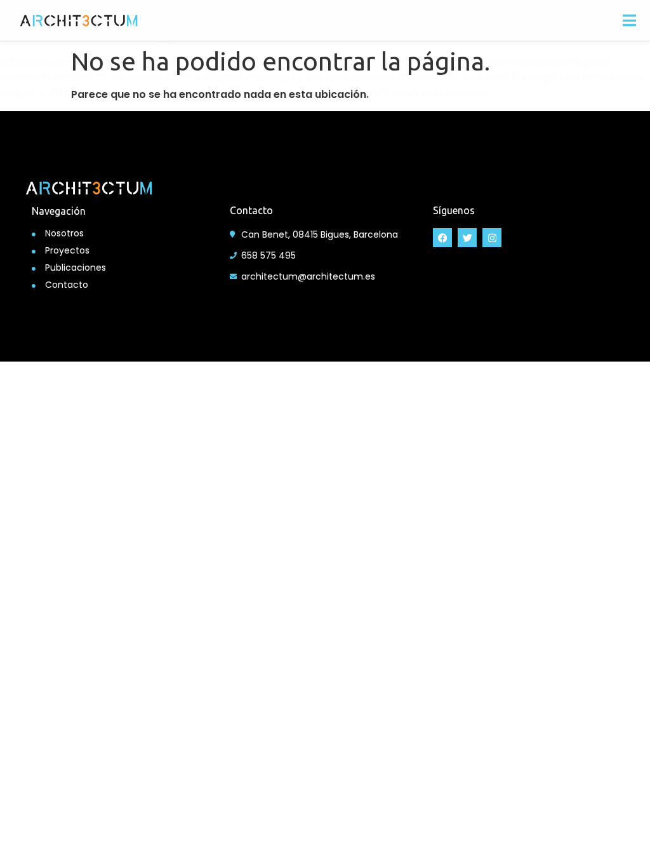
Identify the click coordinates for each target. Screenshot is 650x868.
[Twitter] (467, 237)
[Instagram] (491, 237)
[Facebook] (442, 237)
